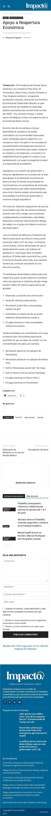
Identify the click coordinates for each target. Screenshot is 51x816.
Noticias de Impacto (25, 13)
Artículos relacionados (13, 496)
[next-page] (8, 546)
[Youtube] (20, 702)
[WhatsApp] (24, 44)
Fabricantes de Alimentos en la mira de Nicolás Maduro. (13, 452)
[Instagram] (10, 702)
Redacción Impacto (13, 38)
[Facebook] (5, 44)
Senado (40, 417)
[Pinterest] (18, 44)
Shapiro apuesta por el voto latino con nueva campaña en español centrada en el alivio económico (22, 795)
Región (12, 13)
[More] (37, 44)
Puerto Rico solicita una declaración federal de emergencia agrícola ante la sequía (33, 732)
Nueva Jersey (30, 417)
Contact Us (44, 812)
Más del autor (32, 496)
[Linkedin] (30, 44)
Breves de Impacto (7, 509)
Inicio (5, 13)
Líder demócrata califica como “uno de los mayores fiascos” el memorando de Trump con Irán (32, 718)
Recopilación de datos (38, 449)
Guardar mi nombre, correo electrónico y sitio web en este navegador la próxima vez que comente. (24, 611)
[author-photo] (25, 479)
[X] (11, 44)
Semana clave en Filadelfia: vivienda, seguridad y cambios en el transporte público (33, 522)
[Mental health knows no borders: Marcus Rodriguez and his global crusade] (9, 535)
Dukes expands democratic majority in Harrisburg (25, 802)
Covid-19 (18, 417)
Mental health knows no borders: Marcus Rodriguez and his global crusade (31, 535)
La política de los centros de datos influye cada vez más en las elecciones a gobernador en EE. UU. (32, 745)
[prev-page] (4, 546)
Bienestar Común (7, 538)
